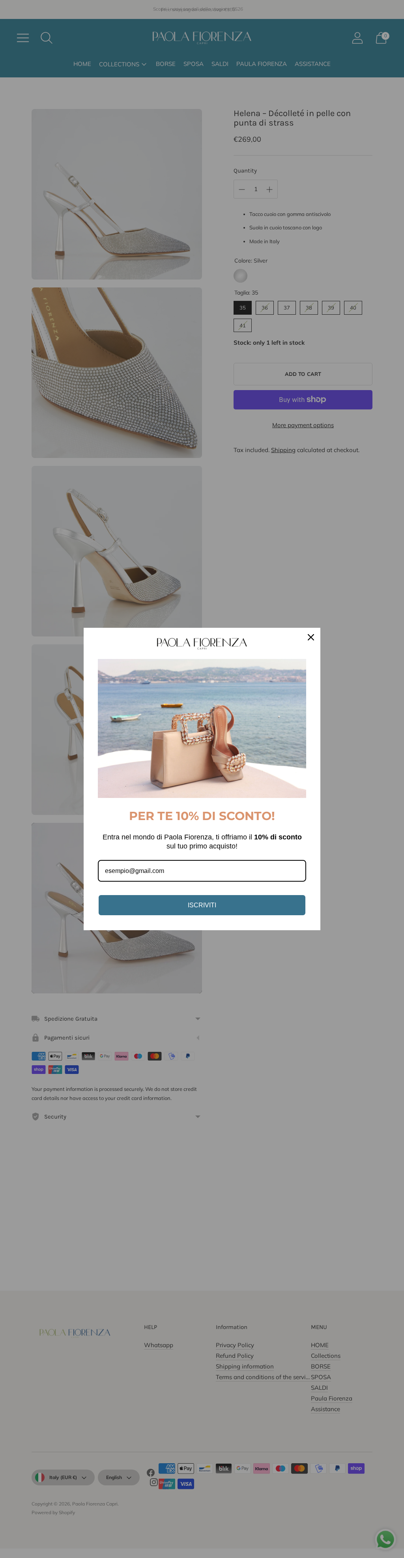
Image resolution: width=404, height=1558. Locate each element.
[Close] (310, 637)
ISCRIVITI (202, 905)
